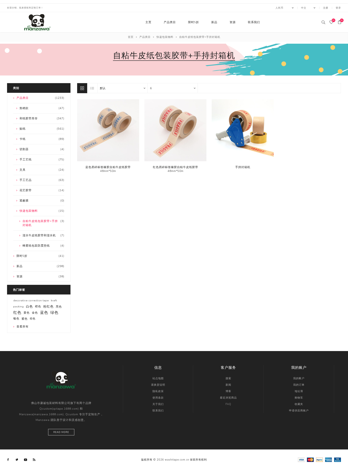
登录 (338, 7)
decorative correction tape (31, 300)
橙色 (38, 306)
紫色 (25, 319)
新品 (214, 22)
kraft (54, 300)
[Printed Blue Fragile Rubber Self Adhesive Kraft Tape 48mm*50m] (108, 130)
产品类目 (170, 22)
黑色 (59, 307)
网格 (82, 88)
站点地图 (158, 378)
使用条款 (158, 398)
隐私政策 (158, 391)
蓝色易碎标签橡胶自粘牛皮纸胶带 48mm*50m (108, 169)
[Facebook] (8, 460)
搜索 (228, 378)
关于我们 (158, 404)
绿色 (54, 312)
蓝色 (44, 312)
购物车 (299, 398)
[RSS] (34, 460)
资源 (233, 22)
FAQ (228, 404)
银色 (16, 318)
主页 (148, 22)
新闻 (228, 385)
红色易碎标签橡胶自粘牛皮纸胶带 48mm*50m (175, 169)
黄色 (27, 313)
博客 (228, 391)
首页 (131, 37)
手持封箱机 (242, 167)
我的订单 (298, 385)
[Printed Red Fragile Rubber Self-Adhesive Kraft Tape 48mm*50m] (175, 130)
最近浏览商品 (228, 398)
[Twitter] (17, 460)
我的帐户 (298, 378)
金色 (35, 313)
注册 (325, 7)
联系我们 (254, 22)
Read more (61, 432)
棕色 (32, 318)
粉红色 (48, 306)
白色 (29, 306)
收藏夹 (299, 404)
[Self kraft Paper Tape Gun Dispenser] (243, 130)
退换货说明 (158, 385)
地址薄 (299, 391)
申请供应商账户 (299, 410)
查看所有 (23, 326)
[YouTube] (25, 460)
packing (18, 306)
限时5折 (193, 22)
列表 (92, 88)
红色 (17, 312)
